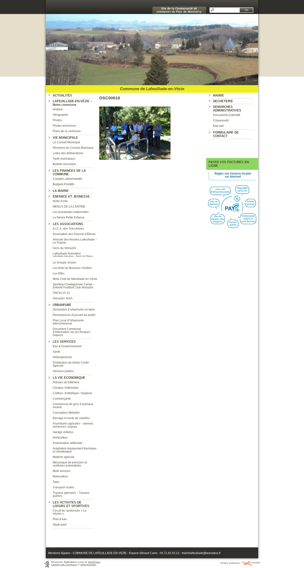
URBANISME (62, 305)
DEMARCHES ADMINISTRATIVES (227, 108)
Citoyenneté (221, 120)
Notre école (60, 201)
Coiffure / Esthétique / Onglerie (72, 393)
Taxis (56, 481)
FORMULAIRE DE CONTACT (226, 134)
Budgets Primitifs (63, 184)
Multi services (61, 470)
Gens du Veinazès (64, 247)
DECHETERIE (223, 101)
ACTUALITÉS (62, 95)
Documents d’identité (226, 114)
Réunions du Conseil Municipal (73, 147)
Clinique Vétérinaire (66, 387)
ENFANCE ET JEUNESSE (71, 196)
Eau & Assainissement (67, 346)
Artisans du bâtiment (66, 382)
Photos (57, 120)
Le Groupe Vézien (64, 262)
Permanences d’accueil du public (74, 314)
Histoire (58, 109)
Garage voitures (63, 432)
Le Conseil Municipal (66, 142)
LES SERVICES (64, 341)
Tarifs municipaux (64, 158)
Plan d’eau (60, 519)
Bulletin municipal (64, 164)
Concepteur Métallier (66, 412)
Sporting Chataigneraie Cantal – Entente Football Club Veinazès (74, 286)
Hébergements (62, 357)
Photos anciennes (64, 125)
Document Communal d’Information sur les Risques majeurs (71, 332)
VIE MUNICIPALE (65, 137)
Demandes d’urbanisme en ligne (74, 309)
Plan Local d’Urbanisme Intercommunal (68, 322)
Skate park (59, 524)
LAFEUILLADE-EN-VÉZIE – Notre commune (72, 102)
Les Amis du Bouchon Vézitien (72, 267)
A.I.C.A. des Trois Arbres (68, 228)
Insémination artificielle (67, 442)
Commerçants (62, 398)
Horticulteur (60, 437)
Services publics (63, 371)
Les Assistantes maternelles (71, 211)
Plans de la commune (67, 131)
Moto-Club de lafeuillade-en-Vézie (75, 278)
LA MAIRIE (61, 191)
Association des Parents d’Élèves (74, 234)
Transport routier (63, 487)
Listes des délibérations (68, 153)
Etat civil (218, 125)
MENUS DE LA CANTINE (69, 206)
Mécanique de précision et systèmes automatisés (70, 464)
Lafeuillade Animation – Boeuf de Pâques (73, 256)
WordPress (94, 562)
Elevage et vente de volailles (71, 418)
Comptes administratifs (67, 178)
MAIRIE (218, 95)
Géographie (60, 114)
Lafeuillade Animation (67, 253)
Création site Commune (64, 564)
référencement (88, 564)
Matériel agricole (63, 456)
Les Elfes (59, 273)
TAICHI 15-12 (61, 292)
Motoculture (60, 476)
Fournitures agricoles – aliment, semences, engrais (73, 425)
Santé (56, 351)
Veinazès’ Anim (62, 298)
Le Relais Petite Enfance (69, 217)
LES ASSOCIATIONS (68, 224)
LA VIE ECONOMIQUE (69, 377)
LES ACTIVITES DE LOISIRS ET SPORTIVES (71, 504)
